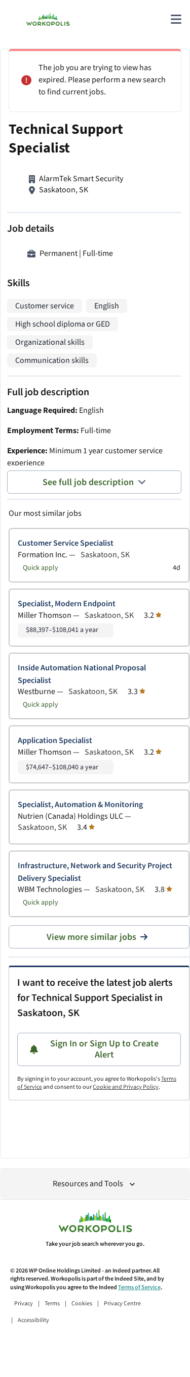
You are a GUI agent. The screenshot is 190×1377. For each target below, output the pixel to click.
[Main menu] (176, 19)
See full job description (88, 482)
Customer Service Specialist (65, 543)
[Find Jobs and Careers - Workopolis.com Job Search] (48, 19)
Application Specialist (55, 740)
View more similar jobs (91, 937)
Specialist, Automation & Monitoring (80, 805)
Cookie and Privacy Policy (126, 1087)
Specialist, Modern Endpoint (67, 604)
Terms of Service (139, 1287)
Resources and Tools (88, 1184)
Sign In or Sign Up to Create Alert (104, 1049)
